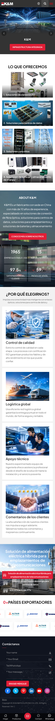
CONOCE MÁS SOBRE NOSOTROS (27, 236)
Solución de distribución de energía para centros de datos (27, 556)
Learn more (27, 564)
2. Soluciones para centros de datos (27, 112)
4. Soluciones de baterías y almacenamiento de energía (27, 169)
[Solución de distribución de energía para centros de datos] (27, 569)
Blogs (4, 700)
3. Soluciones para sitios (27, 140)
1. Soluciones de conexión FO (27, 83)
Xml (11, 706)
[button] (3, 33)
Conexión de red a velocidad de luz (27, 51)
